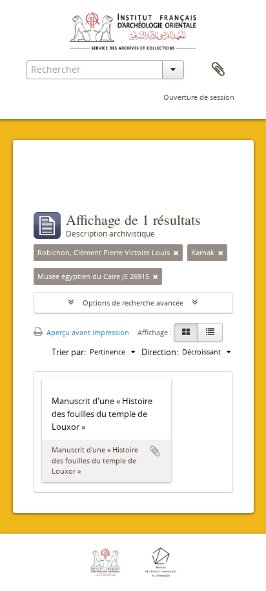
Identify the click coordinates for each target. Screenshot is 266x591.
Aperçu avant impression (87, 332)
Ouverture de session (198, 97)
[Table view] (210, 332)
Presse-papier (218, 69)
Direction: (159, 352)
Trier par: (69, 352)
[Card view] (186, 332)
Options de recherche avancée (133, 302)
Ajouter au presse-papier (154, 451)
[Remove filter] (176, 252)
